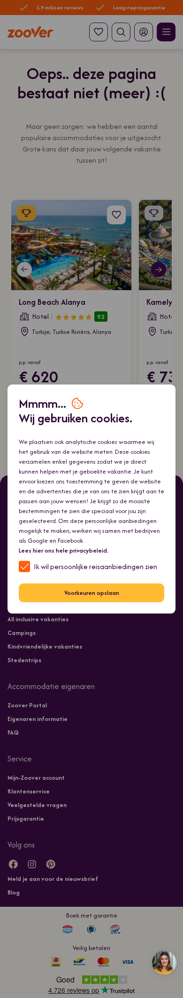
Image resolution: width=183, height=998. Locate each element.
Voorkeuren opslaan (91, 592)
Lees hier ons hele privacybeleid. (63, 550)
